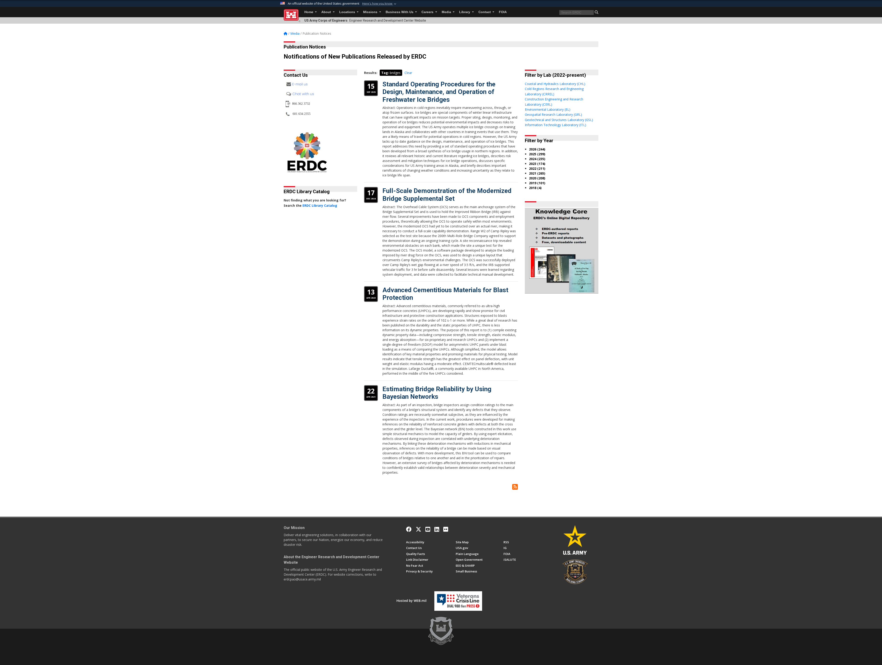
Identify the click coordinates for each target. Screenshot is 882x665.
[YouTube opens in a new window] (427, 529)
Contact (485, 12)
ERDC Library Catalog (319, 205)
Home (309, 12)
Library (465, 12)
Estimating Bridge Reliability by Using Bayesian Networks (436, 393)
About (326, 12)
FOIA (503, 12)
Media (447, 12)
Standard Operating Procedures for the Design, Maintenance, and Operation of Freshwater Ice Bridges (438, 91)
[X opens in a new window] (418, 529)
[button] (379, 3)
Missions (370, 12)
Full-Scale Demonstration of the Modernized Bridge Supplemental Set (447, 194)
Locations (347, 12)
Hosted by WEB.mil (411, 600)
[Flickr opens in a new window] (445, 529)
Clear (408, 73)
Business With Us (400, 12)
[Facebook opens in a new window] (409, 529)
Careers (427, 12)
